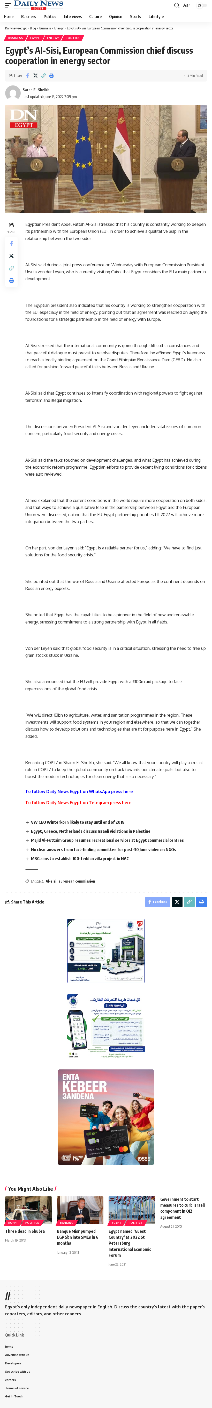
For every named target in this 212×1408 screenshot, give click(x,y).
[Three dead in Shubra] (28, 1210)
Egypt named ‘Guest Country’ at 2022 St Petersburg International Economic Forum (130, 1243)
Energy (53, 37)
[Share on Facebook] (27, 75)
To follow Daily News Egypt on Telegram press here (78, 802)
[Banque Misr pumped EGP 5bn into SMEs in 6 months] (80, 1210)
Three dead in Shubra (25, 1231)
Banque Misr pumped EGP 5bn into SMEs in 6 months (78, 1237)
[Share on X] (35, 75)
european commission (76, 881)
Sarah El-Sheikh (36, 89)
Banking (67, 1222)
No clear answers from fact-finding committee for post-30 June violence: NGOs (103, 849)
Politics (73, 37)
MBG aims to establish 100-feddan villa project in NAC (80, 858)
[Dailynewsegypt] (38, 5)
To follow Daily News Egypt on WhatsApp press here (79, 791)
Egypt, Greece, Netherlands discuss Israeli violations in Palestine (90, 831)
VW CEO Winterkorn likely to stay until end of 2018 (78, 822)
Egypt (35, 37)
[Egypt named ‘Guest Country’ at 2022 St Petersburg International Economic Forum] (132, 1210)
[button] (9, 5)
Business (15, 37)
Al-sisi (51, 881)
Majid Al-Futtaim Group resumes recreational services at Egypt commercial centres (107, 840)
